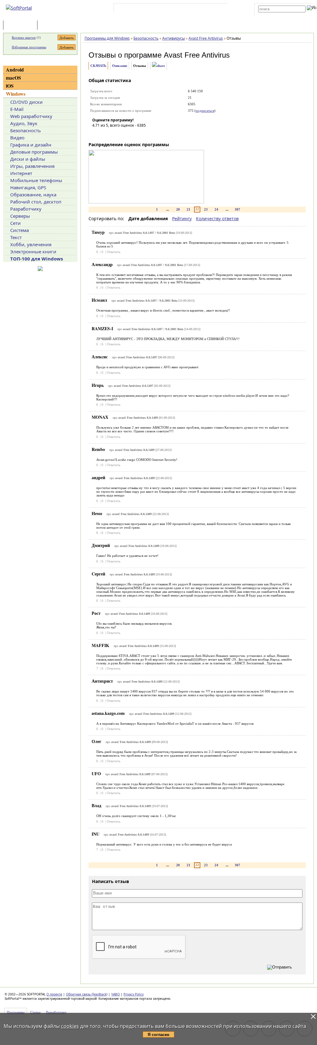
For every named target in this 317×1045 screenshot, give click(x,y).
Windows (15, 93)
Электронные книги (33, 251)
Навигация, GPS (28, 187)
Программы (22, 25)
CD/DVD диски (26, 102)
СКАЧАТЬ (98, 66)
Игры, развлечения (32, 166)
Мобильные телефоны (36, 180)
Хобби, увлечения (30, 244)
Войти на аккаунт (134, 9)
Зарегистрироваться (169, 9)
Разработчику (25, 209)
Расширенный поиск (275, 14)
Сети (15, 223)
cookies (70, 1026)
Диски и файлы (27, 159)
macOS (13, 77)
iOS (10, 85)
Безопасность (25, 130)
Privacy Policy (134, 994)
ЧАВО (115, 994)
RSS (220, 9)
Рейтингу (182, 218)
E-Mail (17, 109)
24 (216, 209)
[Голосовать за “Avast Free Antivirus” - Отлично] (134, 134)
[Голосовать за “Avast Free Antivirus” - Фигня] (97, 134)
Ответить (113, 252)
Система (19, 230)
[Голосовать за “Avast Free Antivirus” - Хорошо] (124, 134)
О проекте (54, 994)
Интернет (21, 173)
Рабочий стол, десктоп (35, 202)
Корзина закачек (24, 37)
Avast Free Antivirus (197, 55)
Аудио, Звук (23, 123)
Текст (16, 237)
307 (237, 209)
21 (188, 209)
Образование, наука (33, 194)
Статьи (52, 25)
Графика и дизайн (30, 145)
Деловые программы (34, 152)
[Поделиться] (158, 66)
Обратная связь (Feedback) (86, 994)
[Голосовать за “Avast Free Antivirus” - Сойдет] (115, 134)
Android (15, 69)
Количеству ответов (217, 218)
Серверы (20, 216)
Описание (119, 66)
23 (206, 209)
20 (178, 209)
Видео (17, 137)
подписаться (205, 110)
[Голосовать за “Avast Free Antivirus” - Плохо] (106, 134)
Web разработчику (31, 116)
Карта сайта (201, 9)
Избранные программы (29, 47)
